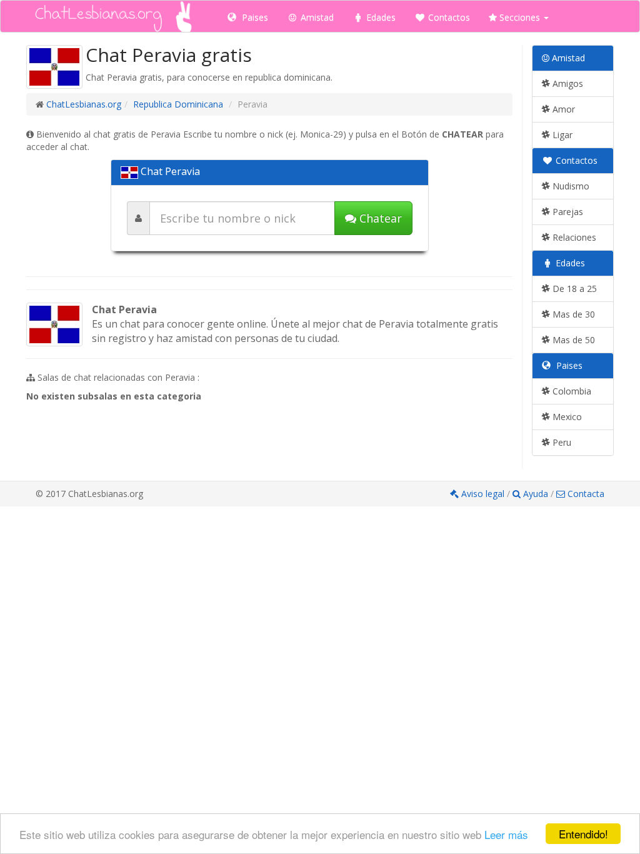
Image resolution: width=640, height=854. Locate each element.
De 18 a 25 (573, 288)
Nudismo (569, 186)
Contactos (448, 17)
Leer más (506, 834)
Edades (380, 17)
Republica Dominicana (178, 104)
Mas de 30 (572, 314)
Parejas (566, 212)
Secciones (519, 17)
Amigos (566, 83)
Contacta (584, 494)
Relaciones (573, 237)
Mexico (566, 417)
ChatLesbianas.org (83, 104)
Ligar (561, 135)
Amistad (316, 17)
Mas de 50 (572, 340)
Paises (253, 17)
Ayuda (536, 494)
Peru (560, 442)
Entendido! (583, 833)
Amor (562, 109)
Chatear (379, 218)
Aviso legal (483, 494)
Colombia (570, 391)
